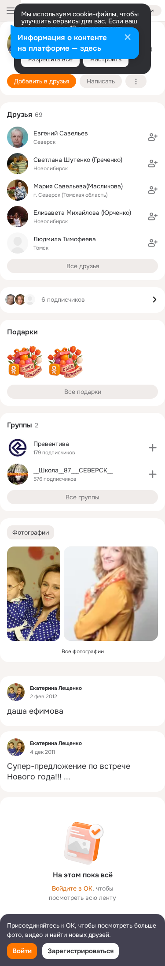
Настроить (105, 59)
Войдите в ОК (72, 888)
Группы (19, 425)
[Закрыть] (127, 38)
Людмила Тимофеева (64, 239)
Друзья (19, 114)
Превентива (51, 444)
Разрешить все (50, 59)
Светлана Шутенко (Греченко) (77, 160)
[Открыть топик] (82, 711)
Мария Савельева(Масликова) (78, 186)
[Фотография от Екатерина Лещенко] (33, 594)
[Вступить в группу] (152, 447)
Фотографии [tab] (30, 532)
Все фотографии (83, 651)
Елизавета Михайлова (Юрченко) (82, 213)
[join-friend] (152, 137)
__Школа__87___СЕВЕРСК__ (73, 470)
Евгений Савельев (60, 133)
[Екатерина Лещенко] (16, 692)
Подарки (22, 332)
